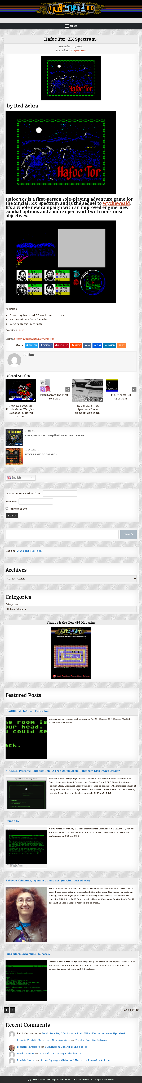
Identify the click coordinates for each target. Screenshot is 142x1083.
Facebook (47, 345)
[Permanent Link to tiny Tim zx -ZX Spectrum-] (121, 385)
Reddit (78, 345)
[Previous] (6, 1010)
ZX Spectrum (77, 50)
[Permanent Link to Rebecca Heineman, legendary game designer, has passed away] (26, 914)
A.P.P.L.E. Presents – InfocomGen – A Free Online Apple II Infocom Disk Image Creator (63, 771)
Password (12, 501)
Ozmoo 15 (12, 821)
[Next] (12, 1010)
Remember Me (17, 509)
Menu (73, 26)
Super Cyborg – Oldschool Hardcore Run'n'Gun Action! (75, 1060)
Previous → (32, 450)
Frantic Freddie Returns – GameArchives (43, 1040)
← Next (30, 431)
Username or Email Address (24, 493)
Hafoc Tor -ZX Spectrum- (71, 39)
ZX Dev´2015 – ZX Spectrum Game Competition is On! (87, 409)
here (21, 330)
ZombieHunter (26, 1060)
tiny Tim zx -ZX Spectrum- (121, 397)
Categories (12, 604)
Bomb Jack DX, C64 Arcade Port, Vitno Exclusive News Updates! (83, 1033)
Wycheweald (116, 203)
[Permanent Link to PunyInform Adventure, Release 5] (26, 980)
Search (128, 534)
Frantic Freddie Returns (91, 1040)
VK (89, 345)
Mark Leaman (25, 1053)
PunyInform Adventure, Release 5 (28, 954)
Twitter (33, 345)
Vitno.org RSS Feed (29, 551)
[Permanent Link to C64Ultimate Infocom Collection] (26, 738)
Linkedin (111, 345)
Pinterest (63, 345)
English (16, 477)
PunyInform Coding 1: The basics (66, 1047)
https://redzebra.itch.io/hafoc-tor (34, 339)
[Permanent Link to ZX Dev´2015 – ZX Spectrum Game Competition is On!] (87, 390)
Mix (123, 345)
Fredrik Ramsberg (28, 1047)
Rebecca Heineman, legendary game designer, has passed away (48, 880)
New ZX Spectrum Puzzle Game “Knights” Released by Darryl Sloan (21, 411)
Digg (99, 345)
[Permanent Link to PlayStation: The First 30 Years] (54, 385)
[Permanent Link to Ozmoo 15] (26, 847)
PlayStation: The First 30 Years (54, 397)
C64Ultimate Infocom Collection (27, 711)
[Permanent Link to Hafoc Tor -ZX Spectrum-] (71, 78)
